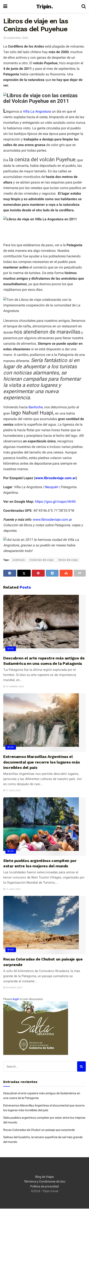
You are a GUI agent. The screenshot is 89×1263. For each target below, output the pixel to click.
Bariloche (36, 407)
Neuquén (51, 487)
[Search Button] (83, 6)
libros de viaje (68, 559)
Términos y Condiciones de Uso (44, 1181)
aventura (19, 559)
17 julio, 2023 (13, 790)
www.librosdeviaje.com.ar (55, 478)
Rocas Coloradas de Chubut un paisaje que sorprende (39, 1130)
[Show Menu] (5, 6)
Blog (11, 648)
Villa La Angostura (37, 111)
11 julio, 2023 (13, 889)
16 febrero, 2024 (14, 686)
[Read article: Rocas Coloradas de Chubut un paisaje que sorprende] (44, 925)
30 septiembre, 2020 (15, 37)
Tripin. (44, 6)
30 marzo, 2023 (13, 987)
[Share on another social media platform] (80, 573)
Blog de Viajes (44, 1176)
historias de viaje (41, 559)
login (16, 999)
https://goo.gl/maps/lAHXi (55, 502)
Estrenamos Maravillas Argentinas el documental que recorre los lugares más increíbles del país (41, 761)
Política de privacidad (44, 1186)
